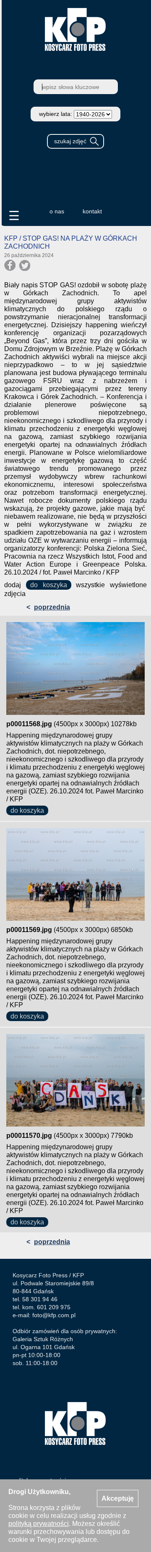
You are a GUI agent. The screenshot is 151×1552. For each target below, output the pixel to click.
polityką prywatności (38, 1523)
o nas (56, 211)
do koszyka (48, 584)
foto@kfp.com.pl (54, 1315)
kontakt (92, 211)
